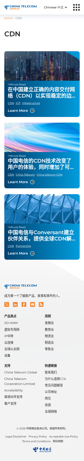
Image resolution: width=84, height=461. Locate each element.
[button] (6, 304)
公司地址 (51, 392)
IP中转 (8, 336)
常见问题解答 (54, 385)
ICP (18, 103)
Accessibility (13, 390)
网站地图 (58, 441)
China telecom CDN (49, 174)
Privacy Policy (38, 436)
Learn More (42, 84)
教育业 (49, 329)
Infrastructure (31, 103)
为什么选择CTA (55, 379)
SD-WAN (11, 323)
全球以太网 (11, 349)
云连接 (8, 342)
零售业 (49, 349)
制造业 (49, 342)
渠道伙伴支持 (13, 397)
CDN (11, 103)
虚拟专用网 (11, 329)
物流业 (49, 336)
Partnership (23, 246)
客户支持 (10, 403)
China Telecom (25, 174)
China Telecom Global (20, 372)
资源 (48, 405)
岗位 (48, 398)
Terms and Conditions (36, 441)
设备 (7, 355)
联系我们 (51, 372)
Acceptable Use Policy (63, 436)
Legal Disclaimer (15, 436)
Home (8, 18)
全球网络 (51, 411)
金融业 (49, 323)
